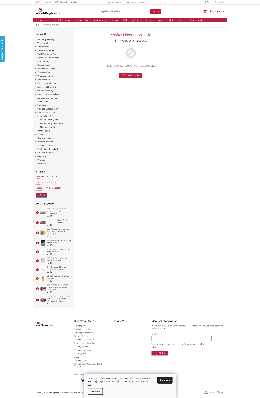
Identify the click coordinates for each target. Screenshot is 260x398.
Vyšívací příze (43, 72)
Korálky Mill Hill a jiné (46, 87)
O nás (76, 357)
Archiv (41, 195)
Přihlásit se (160, 353)
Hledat (155, 11)
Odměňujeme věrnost (83, 333)
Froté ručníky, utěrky (46, 61)
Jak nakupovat (114, 2)
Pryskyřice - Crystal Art (47, 149)
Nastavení (95, 391)
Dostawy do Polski (82, 360)
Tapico (40, 134)
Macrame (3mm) (47, 127)
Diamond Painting (45, 138)
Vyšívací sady (43, 47)
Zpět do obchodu (130, 75)
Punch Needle (43, 131)
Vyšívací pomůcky (45, 76)
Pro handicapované (82, 350)
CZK (207, 2)
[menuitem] (42, 20)
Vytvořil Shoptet (217, 392)
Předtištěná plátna (45, 50)
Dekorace (41, 156)
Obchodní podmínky (137, 2)
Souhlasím (164, 380)
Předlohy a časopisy (46, 69)
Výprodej (41, 160)
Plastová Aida (43, 101)
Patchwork (42, 105)
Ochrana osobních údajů (84, 343)
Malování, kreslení (45, 142)
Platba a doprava (81, 336)
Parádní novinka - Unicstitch (48, 188)
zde (89, 384)
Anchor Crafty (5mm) (49, 120)
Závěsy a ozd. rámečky (47, 98)
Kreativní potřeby (45, 153)
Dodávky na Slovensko (84, 340)
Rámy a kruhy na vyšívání (48, 94)
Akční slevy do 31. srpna (46, 176)
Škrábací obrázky (45, 145)
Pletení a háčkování (46, 112)
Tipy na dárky (43, 43)
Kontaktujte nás (80, 353)
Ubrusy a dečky (44, 65)
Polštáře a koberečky (46, 54)
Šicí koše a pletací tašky (48, 109)
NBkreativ (41, 164)
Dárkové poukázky (45, 39)
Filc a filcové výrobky (46, 83)
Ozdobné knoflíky (45, 91)
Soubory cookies (81, 347)
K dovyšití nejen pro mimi (48, 58)
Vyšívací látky (43, 80)
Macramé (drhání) (45, 116)
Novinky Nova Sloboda (46, 182)
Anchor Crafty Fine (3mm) (51, 123)
